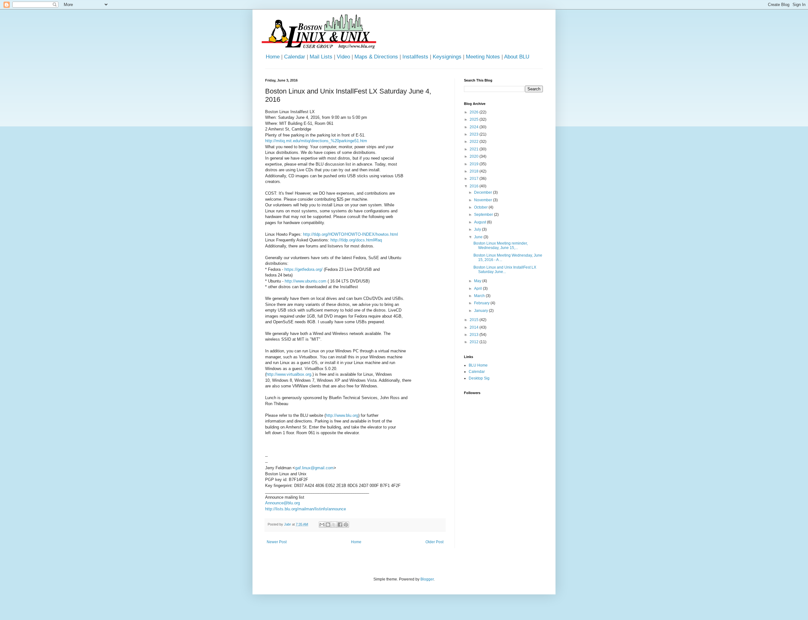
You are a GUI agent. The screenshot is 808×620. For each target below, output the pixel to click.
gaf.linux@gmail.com (314, 467)
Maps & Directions (376, 57)
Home (273, 57)
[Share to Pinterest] (346, 524)
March (480, 296)
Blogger (427, 579)
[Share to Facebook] (340, 524)
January (481, 310)
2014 (474, 327)
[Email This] (322, 524)
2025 (474, 119)
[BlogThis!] (328, 524)
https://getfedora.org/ (303, 269)
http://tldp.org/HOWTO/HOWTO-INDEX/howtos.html (350, 234)
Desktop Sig (479, 378)
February (482, 303)
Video (343, 57)
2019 (474, 164)
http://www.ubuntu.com (305, 281)
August (480, 222)
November (483, 200)
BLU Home (478, 365)
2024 (474, 127)
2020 (474, 156)
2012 (474, 342)
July (478, 229)
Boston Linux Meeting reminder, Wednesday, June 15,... (500, 245)
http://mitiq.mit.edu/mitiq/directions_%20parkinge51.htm (316, 140)
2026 (474, 112)
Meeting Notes (483, 57)
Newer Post (277, 542)
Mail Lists (321, 57)
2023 (474, 134)
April (478, 288)
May (478, 281)
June (479, 237)
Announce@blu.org (282, 503)
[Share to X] (334, 524)
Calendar (294, 57)
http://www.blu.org (342, 415)
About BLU (516, 57)
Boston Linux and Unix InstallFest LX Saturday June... (504, 269)
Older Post (434, 542)
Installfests (415, 57)
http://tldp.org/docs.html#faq (356, 240)
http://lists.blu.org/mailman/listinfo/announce (305, 509)
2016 (474, 186)
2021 (474, 149)
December (483, 192)
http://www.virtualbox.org (288, 374)
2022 (474, 141)
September (484, 214)
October (481, 207)
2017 (474, 178)
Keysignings (447, 57)
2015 (474, 320)
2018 (474, 171)
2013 (474, 334)
